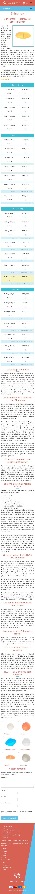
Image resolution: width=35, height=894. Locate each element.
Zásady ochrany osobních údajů (11, 835)
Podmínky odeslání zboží (9, 829)
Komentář (4, 777)
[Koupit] (25, 93)
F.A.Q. (4, 857)
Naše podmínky (7, 859)
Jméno (3, 790)
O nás (4, 853)
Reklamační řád (7, 833)
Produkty (5, 865)
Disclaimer (5, 837)
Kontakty (5, 851)
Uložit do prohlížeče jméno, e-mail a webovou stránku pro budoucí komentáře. (17, 812)
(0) (26, 3)
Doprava (5, 869)
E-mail (3, 796)
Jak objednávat (7, 867)
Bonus (4, 855)
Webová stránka (5, 803)
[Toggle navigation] (31, 3)
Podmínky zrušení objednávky (11, 831)
